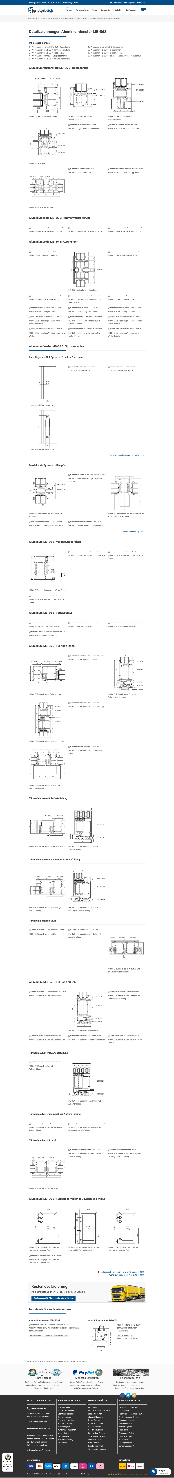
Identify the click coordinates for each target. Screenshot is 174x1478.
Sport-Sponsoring (65, 1423)
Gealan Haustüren (95, 1430)
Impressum (54, 1474)
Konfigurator (130, 3)
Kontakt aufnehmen (66, 1410)
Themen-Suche (64, 1407)
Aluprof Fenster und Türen (99, 1410)
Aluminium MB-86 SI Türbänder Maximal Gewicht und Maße (116, 56)
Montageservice (125, 1443)
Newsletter (62, 1443)
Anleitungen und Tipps (128, 1417)
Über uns (141, 3)
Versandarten (63, 1433)
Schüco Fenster (94, 1439)
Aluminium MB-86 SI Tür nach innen (106, 50)
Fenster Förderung (65, 1439)
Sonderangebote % (126, 1446)
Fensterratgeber (125, 1427)
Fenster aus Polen (126, 1433)
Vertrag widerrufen (90, 1474)
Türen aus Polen (125, 1436)
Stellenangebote (64, 1417)
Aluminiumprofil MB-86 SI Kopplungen (48, 53)
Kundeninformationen (67, 1430)
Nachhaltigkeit (64, 1427)
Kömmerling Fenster (96, 1433)
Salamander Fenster (96, 1436)
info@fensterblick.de (38, 3)
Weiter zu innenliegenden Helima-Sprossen (127, 455)
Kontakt (119, 3)
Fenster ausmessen (127, 1420)
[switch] (8, 1469)
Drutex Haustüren (95, 1423)
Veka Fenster (93, 1443)
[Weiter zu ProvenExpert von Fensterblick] (134, 1395)
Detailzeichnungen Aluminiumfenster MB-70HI (48, 1335)
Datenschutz (63, 1474)
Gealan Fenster (94, 1427)
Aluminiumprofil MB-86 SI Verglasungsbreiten (51, 59)
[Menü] (12, 1454)
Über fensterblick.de (66, 1414)
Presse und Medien (66, 1420)
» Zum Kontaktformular (37, 1422)
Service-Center (125, 1439)
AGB (70, 1474)
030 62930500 (55, 3)
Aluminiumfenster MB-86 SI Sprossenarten (49, 56)
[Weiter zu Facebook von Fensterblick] (122, 1395)
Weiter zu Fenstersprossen (134, 531)
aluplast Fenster (95, 1414)
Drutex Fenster (94, 1420)
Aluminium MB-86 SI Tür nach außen (106, 53)
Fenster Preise (124, 1430)
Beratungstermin (71, 3)
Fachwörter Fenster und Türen (131, 1414)
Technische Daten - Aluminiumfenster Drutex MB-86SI (122, 1272)
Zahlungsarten (64, 1436)
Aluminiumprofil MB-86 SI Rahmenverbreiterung (51, 50)
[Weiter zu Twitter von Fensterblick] (128, 1395)
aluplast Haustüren (96, 1417)
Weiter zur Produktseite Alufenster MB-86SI (127, 1275)
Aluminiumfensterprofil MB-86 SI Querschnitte (51, 47)
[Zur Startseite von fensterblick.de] (41, 13)
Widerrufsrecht (78, 1474)
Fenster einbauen (126, 1423)
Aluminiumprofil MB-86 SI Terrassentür (107, 47)
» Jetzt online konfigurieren (38, 1450)
